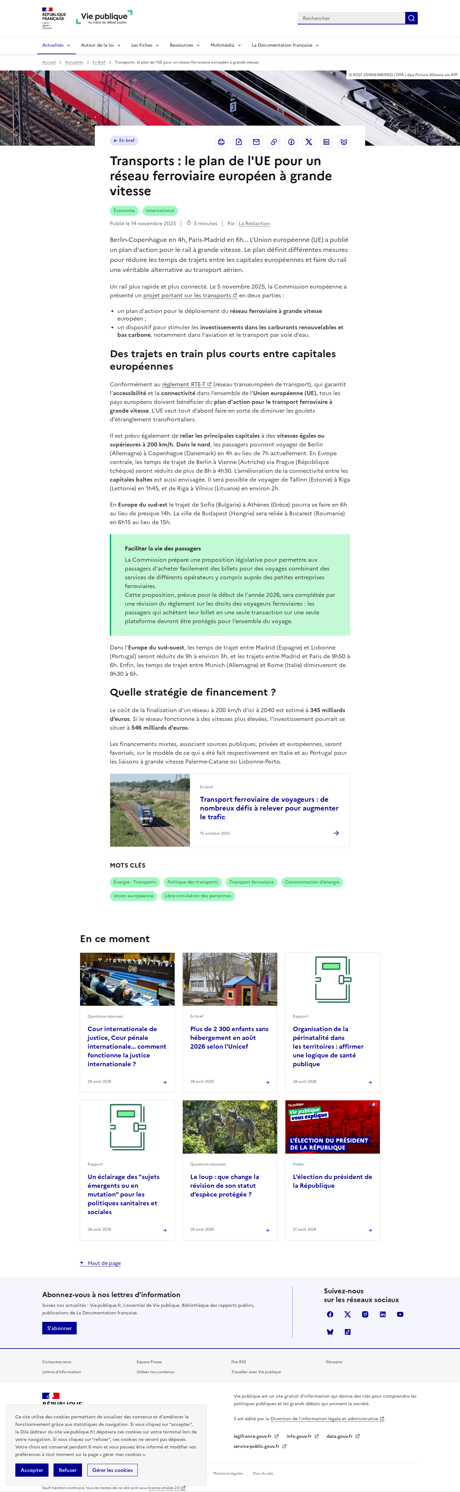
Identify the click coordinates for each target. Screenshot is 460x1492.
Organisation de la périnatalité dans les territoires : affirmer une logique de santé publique (328, 1046)
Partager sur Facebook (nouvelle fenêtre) (291, 142)
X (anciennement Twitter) (347, 1314)
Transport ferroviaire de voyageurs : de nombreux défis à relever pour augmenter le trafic (269, 808)
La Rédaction (254, 223)
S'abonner (59, 1328)
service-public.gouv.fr (257, 1446)
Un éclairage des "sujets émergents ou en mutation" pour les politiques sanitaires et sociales (124, 1194)
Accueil (49, 62)
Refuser (68, 1470)
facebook (330, 1314)
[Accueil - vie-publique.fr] (104, 18)
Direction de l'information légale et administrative (324, 1419)
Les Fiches (141, 45)
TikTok (347, 1332)
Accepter (32, 1470)
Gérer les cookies (112, 1470)
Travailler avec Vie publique (256, 1372)
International (160, 210)
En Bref (99, 62)
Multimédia (222, 45)
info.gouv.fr (300, 1436)
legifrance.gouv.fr (253, 1436)
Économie (124, 210)
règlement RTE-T (184, 384)
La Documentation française (282, 45)
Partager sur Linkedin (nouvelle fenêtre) (326, 142)
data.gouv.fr (340, 1436)
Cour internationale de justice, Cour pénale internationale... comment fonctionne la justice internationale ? (127, 1046)
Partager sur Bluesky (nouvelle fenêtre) (344, 142)
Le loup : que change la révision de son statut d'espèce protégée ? (224, 1185)
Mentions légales (228, 1473)
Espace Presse (149, 1362)
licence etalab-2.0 (164, 1488)
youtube (400, 1314)
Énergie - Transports (135, 882)
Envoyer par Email (256, 142)
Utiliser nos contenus (155, 1372)
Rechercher (411, 18)
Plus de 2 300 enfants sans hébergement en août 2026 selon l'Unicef (229, 1037)
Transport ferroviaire (251, 882)
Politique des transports (192, 882)
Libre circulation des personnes (198, 896)
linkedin (382, 1314)
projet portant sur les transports (187, 295)
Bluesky (330, 1332)
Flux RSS (238, 1362)
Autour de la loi (97, 45)
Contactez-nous (56, 1362)
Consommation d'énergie (312, 882)
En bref (127, 140)
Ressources (181, 45)
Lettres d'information (61, 1372)
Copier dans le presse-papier (274, 142)
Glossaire (334, 1362)
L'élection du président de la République (332, 1181)
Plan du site (263, 1473)
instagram (365, 1314)
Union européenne (133, 896)
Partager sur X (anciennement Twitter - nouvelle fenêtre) (309, 142)
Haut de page (104, 1263)
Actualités (53, 45)
